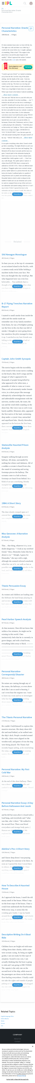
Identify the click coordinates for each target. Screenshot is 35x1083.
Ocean (3, 1023)
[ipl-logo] (8, 4)
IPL (3, 8)
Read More (17, 286)
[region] (17, 1063)
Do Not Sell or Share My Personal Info (17, 1079)
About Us (17, 1039)
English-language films (7, 1016)
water (14, 60)
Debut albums (5, 1018)
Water (2, 1021)
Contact (17, 1041)
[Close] (33, 1046)
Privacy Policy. (22, 1076)
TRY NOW (28, 67)
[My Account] (32, 3)
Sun (2, 1026)
